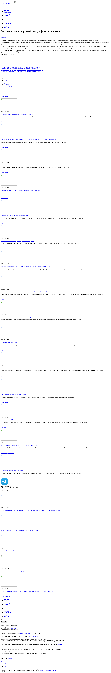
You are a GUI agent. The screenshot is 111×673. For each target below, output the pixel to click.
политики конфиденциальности (47, 670)
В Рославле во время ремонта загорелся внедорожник (14, 215)
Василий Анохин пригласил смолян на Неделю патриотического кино (19, 445)
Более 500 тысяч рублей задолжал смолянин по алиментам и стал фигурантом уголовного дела (25, 266)
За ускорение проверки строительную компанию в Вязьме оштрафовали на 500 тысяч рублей (25, 291)
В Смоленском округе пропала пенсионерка (12, 470)
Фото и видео (7, 14)
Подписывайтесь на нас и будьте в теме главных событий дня (19, 68)
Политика (6, 22)
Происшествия (7, 23)
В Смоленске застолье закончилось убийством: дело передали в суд (18, 114)
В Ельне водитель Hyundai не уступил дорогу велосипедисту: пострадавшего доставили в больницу (26, 165)
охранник (6, 81)
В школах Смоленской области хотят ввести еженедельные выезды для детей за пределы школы (25, 550)
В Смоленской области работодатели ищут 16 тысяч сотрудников (17, 241)
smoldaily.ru (60, 644)
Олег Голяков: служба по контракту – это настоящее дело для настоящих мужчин (22, 317)
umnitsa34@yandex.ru (24, 633)
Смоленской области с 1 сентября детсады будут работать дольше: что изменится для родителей (25, 571)
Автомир (6, 15)
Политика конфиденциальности (9, 656)
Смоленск (6, 84)
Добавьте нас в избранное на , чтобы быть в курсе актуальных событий (20, 72)
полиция (6, 83)
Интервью (6, 10)
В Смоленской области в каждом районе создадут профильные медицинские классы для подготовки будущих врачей (31, 510)
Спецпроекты (7, 12)
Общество (6, 19)
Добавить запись (8, 663)
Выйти (5, 666)
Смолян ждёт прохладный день (9, 342)
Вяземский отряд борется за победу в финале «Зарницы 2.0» (16, 367)
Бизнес (5, 24)
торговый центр (8, 86)
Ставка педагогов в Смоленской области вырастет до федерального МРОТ (20, 530)
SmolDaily (10, 658)
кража (5, 80)
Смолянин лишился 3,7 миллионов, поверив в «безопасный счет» (18, 420)
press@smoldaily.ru (14, 628)
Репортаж (6, 11)
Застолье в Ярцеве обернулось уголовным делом (13, 394)
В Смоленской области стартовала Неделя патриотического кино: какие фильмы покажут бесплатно (27, 591)
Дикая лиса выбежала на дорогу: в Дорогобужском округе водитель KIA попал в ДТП (23, 190)
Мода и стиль (7, 27)
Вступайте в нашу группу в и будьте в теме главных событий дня (22, 70)
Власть (5, 20)
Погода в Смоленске (6, 3)
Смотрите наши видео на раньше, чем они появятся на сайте (20, 71)
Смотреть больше (5, 596)
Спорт (5, 26)
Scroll (2, 661)
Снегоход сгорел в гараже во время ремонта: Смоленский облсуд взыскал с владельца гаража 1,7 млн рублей (29, 139)
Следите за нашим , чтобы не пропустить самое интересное (20, 67)
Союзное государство (9, 16)
